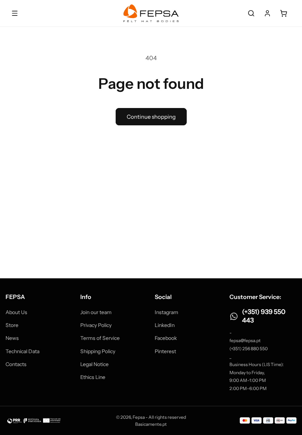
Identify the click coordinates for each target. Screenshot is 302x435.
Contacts (16, 364)
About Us (16, 312)
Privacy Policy (96, 325)
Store (12, 325)
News (12, 338)
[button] (251, 13)
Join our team (96, 312)
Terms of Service (100, 338)
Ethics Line (92, 377)
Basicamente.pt (151, 424)
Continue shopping (151, 116)
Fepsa (139, 417)
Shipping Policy (97, 351)
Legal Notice (94, 364)
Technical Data (22, 351)
